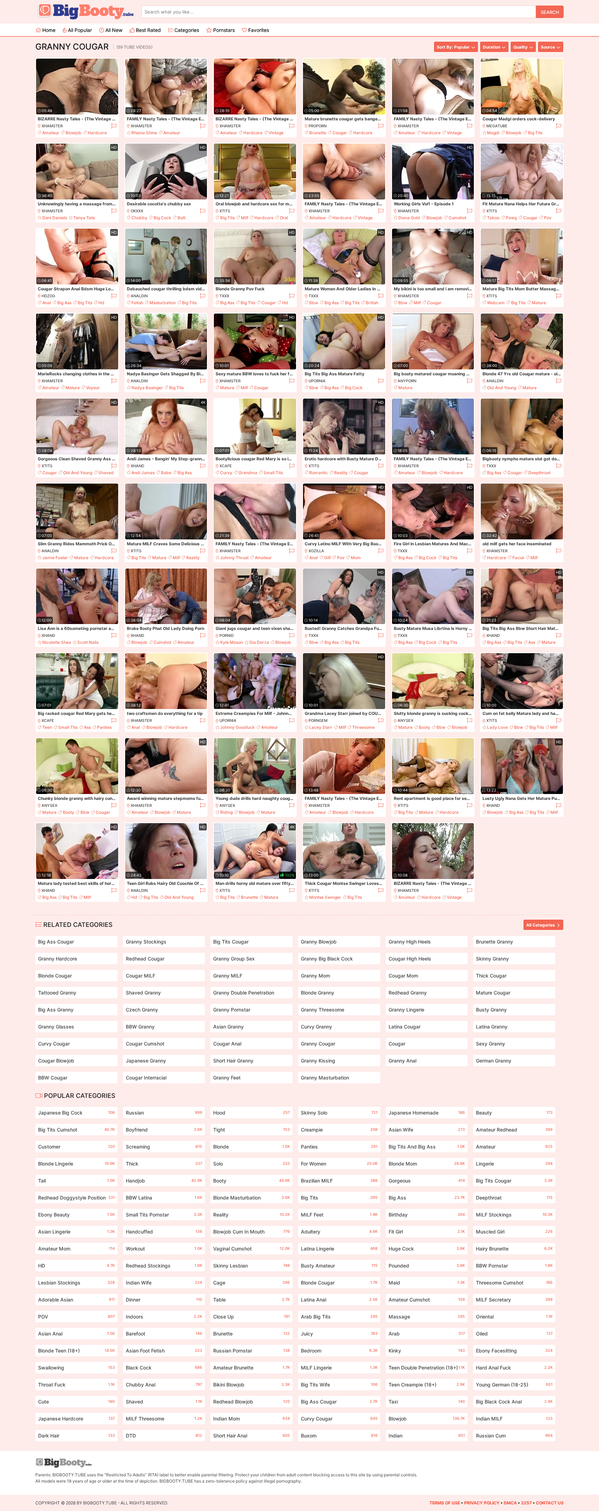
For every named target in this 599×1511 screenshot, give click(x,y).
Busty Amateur (339, 1266)
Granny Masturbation (325, 1078)
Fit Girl (427, 1232)
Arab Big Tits (339, 1317)
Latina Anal (339, 1300)
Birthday (427, 1215)
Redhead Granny (408, 993)
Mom (356, 557)
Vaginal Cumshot (251, 1249)
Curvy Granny (316, 1027)
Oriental (514, 1317)
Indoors (164, 1317)
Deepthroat (539, 472)
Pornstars (223, 30)
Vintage (276, 132)
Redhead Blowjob (251, 1402)
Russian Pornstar (251, 1351)
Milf (244, 217)
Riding (226, 812)
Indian (427, 1436)
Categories (186, 30)
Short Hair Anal (251, 1436)
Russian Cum (514, 1436)
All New (113, 30)
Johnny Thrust (234, 557)
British (372, 302)
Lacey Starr (320, 727)
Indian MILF (514, 1419)
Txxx (224, 295)
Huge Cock (427, 1249)
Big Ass (64, 302)
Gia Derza (259, 642)
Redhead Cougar (145, 959)
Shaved (106, 472)
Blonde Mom (427, 1164)
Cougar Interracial (146, 1078)
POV (76, 1317)
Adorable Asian (76, 1300)
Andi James (143, 472)
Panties (104, 727)
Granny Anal (402, 1061)
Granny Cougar (318, 1044)
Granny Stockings (146, 942)
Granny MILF (227, 976)
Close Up (251, 1317)
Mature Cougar (493, 993)
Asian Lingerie (76, 1232)
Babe (166, 472)
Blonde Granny (317, 993)
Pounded (427, 1266)
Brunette (317, 132)
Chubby (139, 217)
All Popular (79, 30)
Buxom (339, 1436)
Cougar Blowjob (56, 1061)
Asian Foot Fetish (164, 1351)
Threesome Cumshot (514, 1283)
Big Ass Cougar (56, 942)
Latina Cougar (404, 1027)
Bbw (313, 302)
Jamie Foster (55, 557)
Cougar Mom (403, 976)
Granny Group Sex (234, 959)
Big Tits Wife (339, 1385)
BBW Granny (140, 1027)
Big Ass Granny (55, 1010)
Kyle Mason (231, 642)
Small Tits (273, 472)
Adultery (339, 1232)
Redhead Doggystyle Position (76, 1198)
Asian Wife (427, 1130)
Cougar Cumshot (145, 1044)
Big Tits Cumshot (76, 1130)
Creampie (339, 1130)
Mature (539, 302)
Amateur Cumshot (427, 1300)
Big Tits (535, 132)
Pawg (511, 217)
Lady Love (497, 727)
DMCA (510, 1502)
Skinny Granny (492, 959)
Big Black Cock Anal (514, 1402)
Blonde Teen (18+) (76, 1351)
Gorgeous (427, 1181)
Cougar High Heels (410, 959)
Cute (76, 1402)
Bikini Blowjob (251, 1385)
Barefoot (164, 1334)
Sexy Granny (490, 1044)
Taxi (427, 1402)
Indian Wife (164, 1283)
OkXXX (137, 210)
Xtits (224, 210)
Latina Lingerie (339, 1249)
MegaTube (496, 125)
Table (251, 1300)
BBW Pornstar (514, 1266)
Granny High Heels (410, 942)
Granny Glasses (56, 1027)
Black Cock (164, 1368)
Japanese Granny (146, 1061)
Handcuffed (164, 1232)
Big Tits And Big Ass (427, 1147)
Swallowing (76, 1368)
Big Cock (162, 217)
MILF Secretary (514, 1300)
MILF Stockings (514, 1215)
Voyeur (93, 387)
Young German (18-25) (514, 1385)
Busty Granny (491, 1010)
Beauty (514, 1113)
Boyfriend (164, 1130)
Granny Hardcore (57, 959)
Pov (548, 217)
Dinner (164, 1300)
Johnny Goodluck (237, 727)
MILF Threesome (164, 1419)
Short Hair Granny (233, 1061)
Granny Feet (227, 1078)
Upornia (317, 380)
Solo (251, 1164)
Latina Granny (491, 1027)
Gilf (327, 557)
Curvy (226, 472)
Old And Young (501, 387)
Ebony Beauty (76, 1215)
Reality (341, 472)
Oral (284, 217)
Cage (251, 1283)
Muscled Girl (514, 1232)
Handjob (164, 1181)
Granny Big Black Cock (327, 959)
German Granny (493, 1061)
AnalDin (139, 295)
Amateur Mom (76, 1249)
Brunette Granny (494, 942)
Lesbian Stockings (76, 1283)
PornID (226, 635)
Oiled (514, 1334)
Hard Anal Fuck (514, 1368)
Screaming (164, 1147)
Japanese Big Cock (76, 1113)
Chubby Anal (164, 1385)
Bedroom (339, 1351)
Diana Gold (409, 217)
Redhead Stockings (164, 1266)
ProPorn (318, 125)
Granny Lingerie (406, 1010)
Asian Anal (76, 1334)
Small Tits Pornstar (164, 1215)
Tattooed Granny (57, 993)
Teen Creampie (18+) (427, 1385)
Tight (251, 1130)
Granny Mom (315, 976)
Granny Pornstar (231, 1010)
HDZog (48, 295)
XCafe (225, 465)
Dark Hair (76, 1436)
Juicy (339, 1334)
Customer (76, 1147)
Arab (427, 1334)
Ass (531, 642)
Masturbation (162, 302)
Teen (47, 727)
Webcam (496, 302)
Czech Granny (142, 1010)
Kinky (427, 1351)
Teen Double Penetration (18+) (427, 1368)
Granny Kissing (318, 1061)
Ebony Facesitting (514, 1351)
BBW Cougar (52, 1078)
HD (76, 1266)
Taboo (493, 217)
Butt (181, 217)
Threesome (363, 727)
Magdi (493, 132)
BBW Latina (164, 1198)
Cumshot (457, 217)
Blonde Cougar (55, 976)
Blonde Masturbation (251, 1198)
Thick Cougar (491, 976)
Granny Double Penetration (243, 993)
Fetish (137, 302)
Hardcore (97, 132)
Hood (251, 1113)
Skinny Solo (339, 1113)
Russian (164, 1113)
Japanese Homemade (427, 1113)
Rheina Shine (144, 132)
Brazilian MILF (339, 1181)
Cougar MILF (140, 976)
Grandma (247, 472)
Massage (427, 1317)
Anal (46, 302)
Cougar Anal (227, 1044)
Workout (164, 1249)
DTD (164, 1436)
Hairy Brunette (514, 1249)
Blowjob (73, 132)
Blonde (251, 1147)
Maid (427, 1283)
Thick (164, 1164)
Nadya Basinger (147, 387)
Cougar (339, 132)
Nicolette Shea (56, 642)
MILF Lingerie (339, 1368)
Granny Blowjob (319, 942)
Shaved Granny (143, 993)
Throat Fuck (76, 1385)
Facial (518, 557)
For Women (339, 1164)
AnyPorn (407, 380)
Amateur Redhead (514, 1130)
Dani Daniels (54, 217)
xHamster (52, 125)
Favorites (258, 30)
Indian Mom (251, 1419)
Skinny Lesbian (251, 1266)
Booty (424, 727)
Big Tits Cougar (231, 942)
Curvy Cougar (54, 1044)
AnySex (405, 720)
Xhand (137, 465)
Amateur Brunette (251, 1368)
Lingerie (514, 1164)
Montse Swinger (325, 897)
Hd (101, 302)
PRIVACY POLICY (482, 1502)
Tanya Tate (84, 217)
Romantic (318, 472)
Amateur (50, 132)
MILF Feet (339, 1215)
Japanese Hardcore (76, 1419)
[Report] (113, 126)
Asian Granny (228, 1027)
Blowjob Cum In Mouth (251, 1232)
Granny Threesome (322, 1010)
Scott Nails (87, 642)
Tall (76, 1181)
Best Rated (147, 30)
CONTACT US (550, 1502)
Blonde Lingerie (76, 1164)
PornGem (318, 720)
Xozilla (316, 550)
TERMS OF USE (444, 1502)
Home (48, 30)
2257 (526, 1502)
